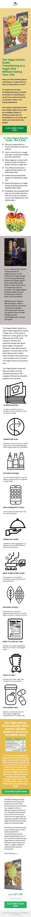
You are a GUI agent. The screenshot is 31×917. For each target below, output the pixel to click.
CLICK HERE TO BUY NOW (14, 129)
